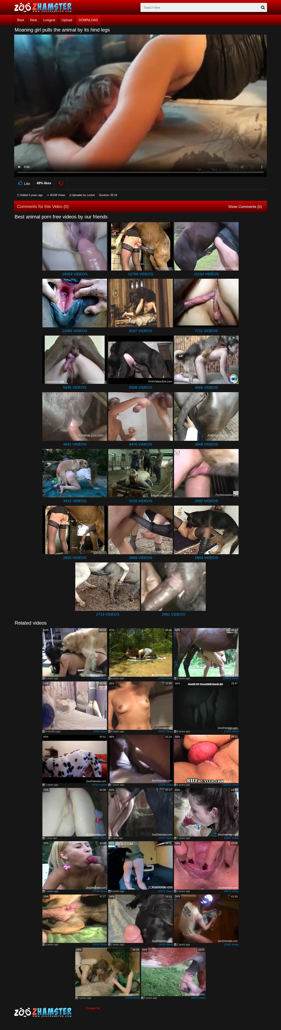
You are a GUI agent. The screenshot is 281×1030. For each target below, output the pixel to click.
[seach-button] (263, 7)
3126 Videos (140, 501)
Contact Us (93, 1008)
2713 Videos (107, 614)
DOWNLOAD (88, 20)
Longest (49, 20)
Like (27, 183)
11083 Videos (74, 331)
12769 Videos (140, 274)
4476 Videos (140, 444)
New (33, 20)
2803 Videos (206, 558)
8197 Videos (140, 331)
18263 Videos (74, 274)
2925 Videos (74, 558)
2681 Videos (173, 614)
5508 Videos (140, 387)
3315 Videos (74, 501)
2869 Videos (140, 558)
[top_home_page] (45, 7)
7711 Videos (206, 331)
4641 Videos (74, 444)
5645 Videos (74, 387)
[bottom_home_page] (50, 1012)
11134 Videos (206, 274)
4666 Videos (206, 387)
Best (20, 20)
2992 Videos (206, 501)
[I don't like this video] (61, 183)
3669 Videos (206, 444)
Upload (67, 20)
